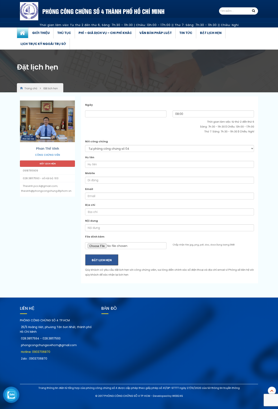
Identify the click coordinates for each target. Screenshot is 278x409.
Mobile (90, 173)
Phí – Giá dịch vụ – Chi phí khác (105, 33)
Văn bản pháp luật (155, 33)
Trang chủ (22, 32)
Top (272, 391)
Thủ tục (64, 33)
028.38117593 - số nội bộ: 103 (40, 178)
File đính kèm (94, 237)
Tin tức (185, 33)
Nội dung (91, 221)
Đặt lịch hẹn (211, 33)
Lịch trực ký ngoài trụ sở (43, 44)
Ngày (89, 105)
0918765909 (30, 170)
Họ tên (89, 157)
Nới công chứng (96, 141)
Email (89, 189)
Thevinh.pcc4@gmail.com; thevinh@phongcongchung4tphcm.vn (46, 188)
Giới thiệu (41, 33)
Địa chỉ (90, 205)
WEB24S (177, 396)
